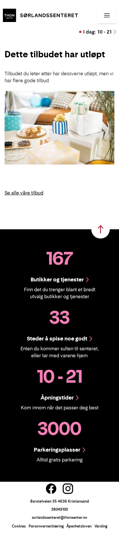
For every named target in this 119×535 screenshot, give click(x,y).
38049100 (59, 509)
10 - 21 (97, 32)
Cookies (19, 526)
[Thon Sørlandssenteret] (40, 15)
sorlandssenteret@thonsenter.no (59, 517)
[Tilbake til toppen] (100, 229)
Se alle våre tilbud (24, 193)
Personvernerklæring (46, 526)
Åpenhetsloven (79, 526)
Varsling (100, 526)
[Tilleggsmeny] (107, 15)
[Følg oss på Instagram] (68, 489)
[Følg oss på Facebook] (51, 489)
